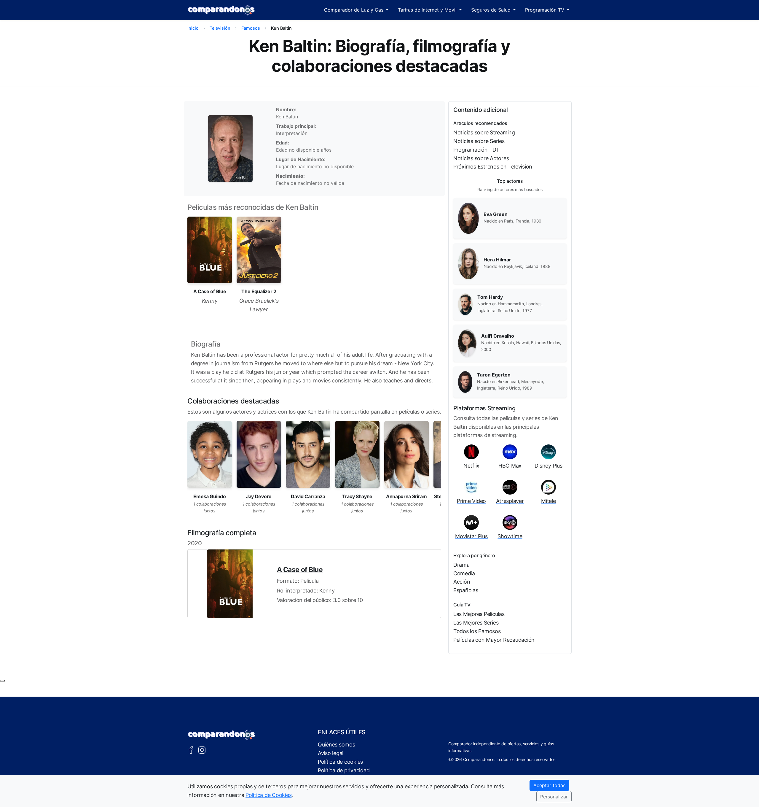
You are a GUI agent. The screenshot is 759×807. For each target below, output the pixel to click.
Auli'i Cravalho (497, 336)
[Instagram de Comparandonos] (201, 749)
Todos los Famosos (477, 631)
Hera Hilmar (497, 260)
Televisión (220, 28)
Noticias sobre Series (479, 141)
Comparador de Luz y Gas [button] (354, 10)
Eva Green (496, 214)
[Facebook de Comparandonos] (190, 749)
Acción (461, 582)
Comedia (464, 573)
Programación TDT (476, 150)
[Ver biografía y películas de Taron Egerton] (465, 382)
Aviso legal (330, 753)
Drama (461, 565)
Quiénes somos (336, 744)
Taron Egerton (494, 375)
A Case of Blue (300, 569)
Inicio (193, 28)
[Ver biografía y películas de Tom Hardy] (465, 304)
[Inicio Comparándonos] (221, 10)
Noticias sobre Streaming (484, 132)
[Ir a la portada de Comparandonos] (221, 735)
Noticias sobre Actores (481, 158)
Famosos (250, 28)
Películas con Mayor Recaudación (494, 640)
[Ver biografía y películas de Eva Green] (468, 218)
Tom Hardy (490, 297)
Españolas (465, 590)
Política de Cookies (268, 795)
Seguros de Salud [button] (491, 10)
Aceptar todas (549, 785)
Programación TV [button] (545, 10)
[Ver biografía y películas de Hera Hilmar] (468, 263)
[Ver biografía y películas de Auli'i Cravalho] (467, 343)
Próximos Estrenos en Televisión (492, 166)
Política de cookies (340, 762)
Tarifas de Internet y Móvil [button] (428, 10)
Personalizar (554, 797)
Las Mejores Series (475, 622)
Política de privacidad (343, 770)
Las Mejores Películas (479, 614)
